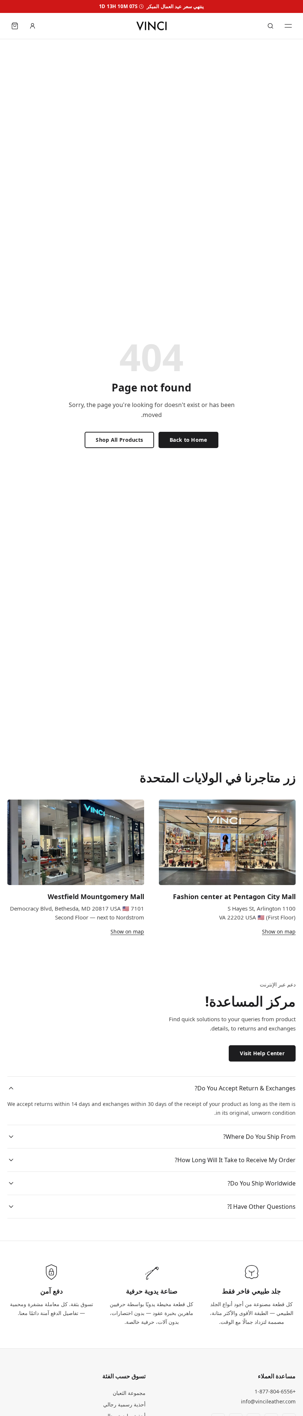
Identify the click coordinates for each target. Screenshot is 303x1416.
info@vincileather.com (268, 1401)
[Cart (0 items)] (14, 26)
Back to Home (188, 439)
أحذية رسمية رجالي (124, 1404)
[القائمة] (288, 26)
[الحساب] (32, 26)
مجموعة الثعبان (129, 1392)
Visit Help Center (262, 1053)
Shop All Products (119, 439)
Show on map (279, 931)
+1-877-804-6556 (275, 1391)
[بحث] (270, 26)
